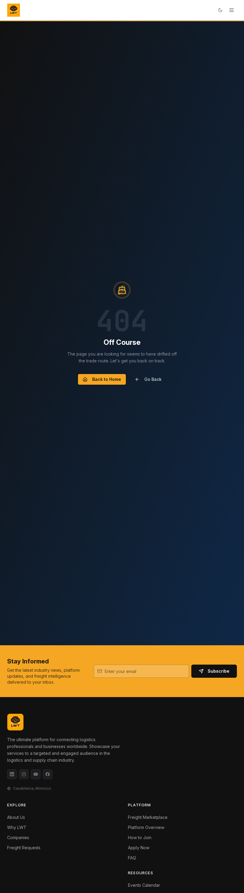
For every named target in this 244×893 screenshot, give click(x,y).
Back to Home (106, 379)
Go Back (153, 379)
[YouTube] (35, 774)
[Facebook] (47, 774)
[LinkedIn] (12, 774)
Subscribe (218, 671)
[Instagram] (24, 774)
